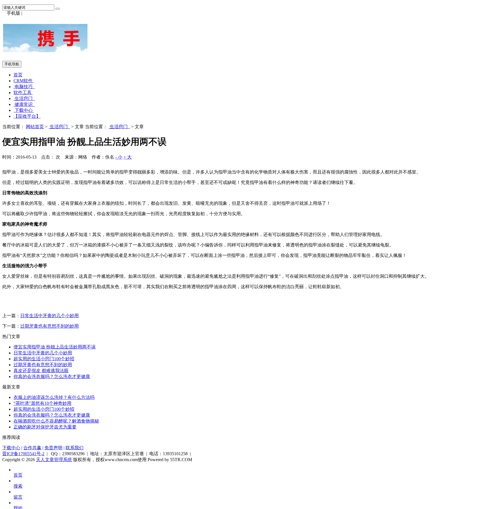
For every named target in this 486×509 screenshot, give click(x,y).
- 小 (118, 157)
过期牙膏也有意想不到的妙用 (49, 326)
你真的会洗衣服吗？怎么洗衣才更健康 (52, 376)
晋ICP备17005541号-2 (23, 453)
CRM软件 (24, 80)
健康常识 (24, 104)
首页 (18, 74)
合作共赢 (32, 447)
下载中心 (24, 110)
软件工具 (23, 92)
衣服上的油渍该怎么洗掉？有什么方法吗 (54, 397)
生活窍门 (24, 98)
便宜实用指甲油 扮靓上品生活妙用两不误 (55, 346)
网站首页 (35, 126)
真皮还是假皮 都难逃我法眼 (41, 370)
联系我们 (75, 447)
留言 (18, 497)
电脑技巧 (24, 86)
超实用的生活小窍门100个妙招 (44, 358)
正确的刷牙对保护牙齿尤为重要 (45, 426)
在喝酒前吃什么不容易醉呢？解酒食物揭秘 (56, 421)
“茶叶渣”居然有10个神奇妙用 (42, 403)
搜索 (18, 486)
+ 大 (127, 157)
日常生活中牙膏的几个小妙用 (49, 315)
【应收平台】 (27, 116)
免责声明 (53, 447)
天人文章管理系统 (54, 459)
